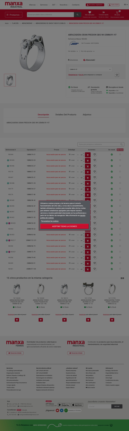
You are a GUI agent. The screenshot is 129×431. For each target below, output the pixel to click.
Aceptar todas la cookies (64, 226)
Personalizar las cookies (50, 221)
